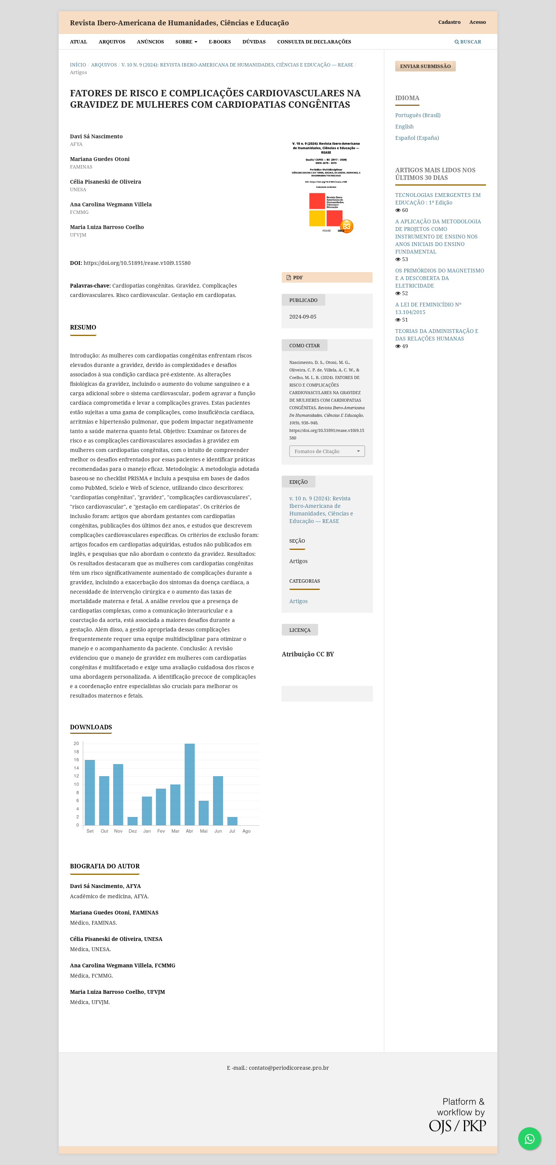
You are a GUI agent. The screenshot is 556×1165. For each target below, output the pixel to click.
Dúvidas (254, 41)
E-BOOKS (220, 41)
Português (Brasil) (418, 115)
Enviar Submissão (425, 66)
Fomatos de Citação (317, 451)
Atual (78, 41)
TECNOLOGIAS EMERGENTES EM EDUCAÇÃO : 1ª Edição (438, 198)
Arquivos (112, 41)
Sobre (184, 41)
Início (78, 64)
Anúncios (150, 41)
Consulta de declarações (314, 41)
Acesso (477, 22)
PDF (297, 277)
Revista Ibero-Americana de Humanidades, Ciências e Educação (179, 22)
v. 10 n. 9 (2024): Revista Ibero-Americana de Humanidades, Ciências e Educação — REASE (237, 64)
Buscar (470, 41)
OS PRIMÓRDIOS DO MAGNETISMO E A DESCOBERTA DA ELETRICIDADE (439, 278)
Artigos (298, 601)
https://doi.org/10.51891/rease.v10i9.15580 (137, 262)
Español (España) (417, 137)
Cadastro (449, 22)
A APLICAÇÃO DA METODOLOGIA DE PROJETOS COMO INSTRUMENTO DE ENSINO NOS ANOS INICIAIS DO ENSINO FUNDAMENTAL (438, 236)
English (404, 126)
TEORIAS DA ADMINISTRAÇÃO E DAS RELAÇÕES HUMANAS (436, 334)
